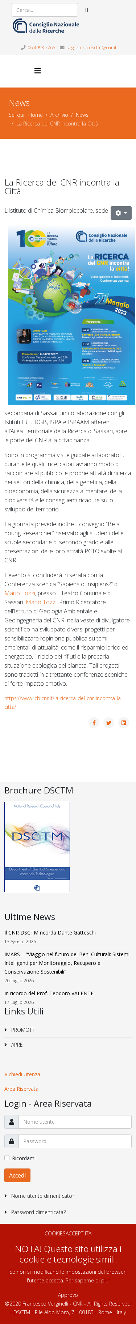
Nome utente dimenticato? (42, 1195)
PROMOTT (22, 1029)
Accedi (17, 1175)
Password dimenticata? (38, 1212)
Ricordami (24, 1158)
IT (87, 10)
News (82, 114)
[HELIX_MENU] (37, 70)
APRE (16, 1044)
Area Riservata (21, 1088)
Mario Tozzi (19, 593)
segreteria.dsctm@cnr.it (91, 47)
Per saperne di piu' (88, 1280)
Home (35, 114)
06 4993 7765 (41, 47)
